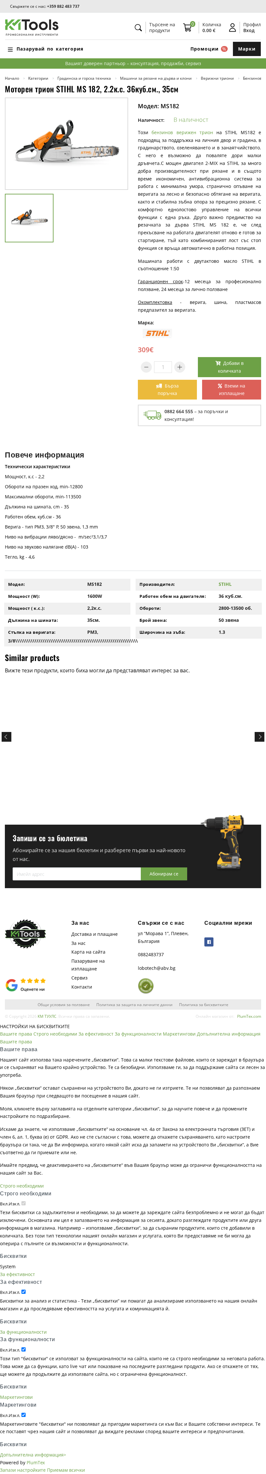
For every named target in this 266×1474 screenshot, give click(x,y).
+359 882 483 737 (63, 6)
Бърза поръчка (168, 390)
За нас (78, 943)
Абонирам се (164, 874)
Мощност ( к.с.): (26, 608)
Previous (6, 737)
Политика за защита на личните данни (134, 1004)
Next (259, 737)
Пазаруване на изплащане (88, 965)
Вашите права (16, 1034)
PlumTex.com (249, 1016)
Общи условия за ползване (64, 1004)
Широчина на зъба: (162, 632)
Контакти (81, 987)
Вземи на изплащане (232, 390)
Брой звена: (153, 620)
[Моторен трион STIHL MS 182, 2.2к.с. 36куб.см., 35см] (66, 143)
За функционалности (138, 1034)
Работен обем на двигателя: (172, 596)
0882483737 (151, 954)
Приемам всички (66, 1470)
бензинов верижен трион (182, 132)
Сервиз (79, 978)
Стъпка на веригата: (32, 632)
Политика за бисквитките (203, 1004)
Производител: (157, 584)
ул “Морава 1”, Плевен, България (163, 937)
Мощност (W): (24, 596)
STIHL (225, 584)
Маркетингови (179, 1034)
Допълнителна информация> (33, 1455)
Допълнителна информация (228, 1034)
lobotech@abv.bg (156, 968)
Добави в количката (231, 367)
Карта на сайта (88, 952)
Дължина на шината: (33, 620)
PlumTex (36, 1462)
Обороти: (150, 608)
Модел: (16, 584)
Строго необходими (55, 1034)
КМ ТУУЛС (47, 1016)
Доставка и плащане (94, 934)
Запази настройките (23, 1470)
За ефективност (96, 1034)
